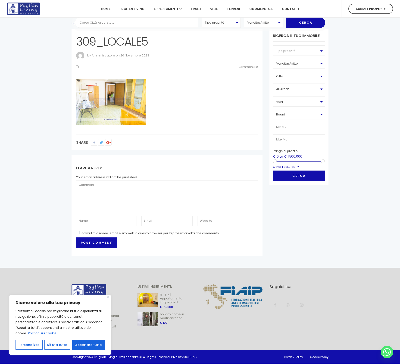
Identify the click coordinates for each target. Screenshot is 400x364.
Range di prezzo (285, 150)
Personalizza (29, 344)
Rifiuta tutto (57, 344)
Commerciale (261, 9)
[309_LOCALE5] (111, 102)
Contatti (290, 9)
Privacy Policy (293, 357)
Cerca (299, 176)
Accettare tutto (88, 344)
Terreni (233, 9)
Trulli (196, 9)
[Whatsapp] (387, 352)
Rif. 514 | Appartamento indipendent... (171, 298)
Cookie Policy (319, 357)
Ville (214, 9)
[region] (60, 325)
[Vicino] (108, 297)
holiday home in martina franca (172, 316)
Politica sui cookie (42, 333)
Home (105, 9)
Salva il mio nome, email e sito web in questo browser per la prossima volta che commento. (150, 233)
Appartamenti (165, 9)
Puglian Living (131, 9)
